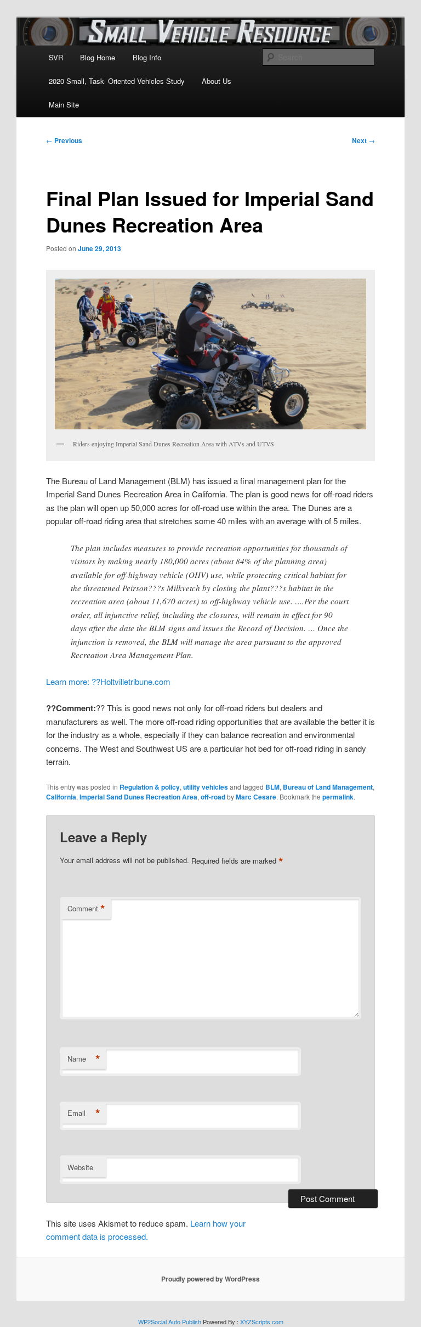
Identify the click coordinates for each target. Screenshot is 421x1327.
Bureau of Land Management (328, 787)
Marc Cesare (256, 797)
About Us (216, 81)
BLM (272, 787)
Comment (86, 908)
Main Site (64, 104)
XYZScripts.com (261, 1321)
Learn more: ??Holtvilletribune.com (108, 681)
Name (83, 1059)
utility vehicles (205, 787)
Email (83, 1113)
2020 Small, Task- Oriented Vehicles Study (117, 81)
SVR (56, 57)
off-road (213, 797)
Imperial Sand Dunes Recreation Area (138, 797)
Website (80, 1167)
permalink (338, 797)
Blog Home (97, 57)
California (61, 797)
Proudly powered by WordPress (210, 1279)
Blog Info (147, 57)
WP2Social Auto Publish (169, 1321)
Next (363, 140)
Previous (64, 140)
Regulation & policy (150, 787)
